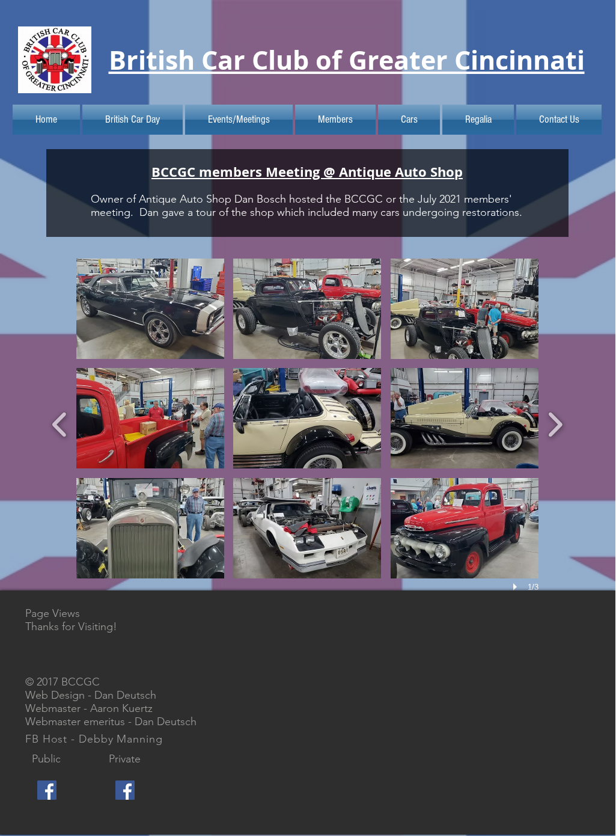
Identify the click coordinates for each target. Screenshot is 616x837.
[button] (150, 309)
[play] (516, 586)
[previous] (59, 423)
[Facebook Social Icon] (46, 790)
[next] (555, 423)
